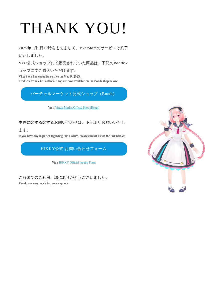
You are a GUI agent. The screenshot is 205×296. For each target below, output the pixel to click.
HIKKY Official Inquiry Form (77, 162)
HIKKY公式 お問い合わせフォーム (73, 148)
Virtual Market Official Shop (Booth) (77, 107)
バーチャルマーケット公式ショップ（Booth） (73, 94)
